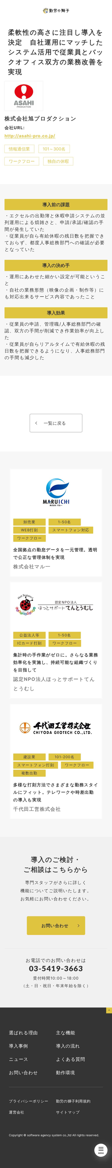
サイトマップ (68, 1112)
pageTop (109, 1010)
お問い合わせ (23, 1072)
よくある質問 (70, 1059)
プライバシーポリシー (28, 1101)
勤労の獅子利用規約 (73, 1101)
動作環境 (65, 1072)
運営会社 (16, 1112)
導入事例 (18, 1046)
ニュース (18, 1059)
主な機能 (65, 1032)
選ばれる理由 (23, 1032)
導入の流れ (68, 1046)
